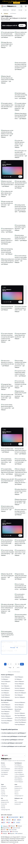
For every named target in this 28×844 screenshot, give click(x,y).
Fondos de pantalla (12, 829)
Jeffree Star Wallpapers (20, 717)
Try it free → (16, 2)
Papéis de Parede (16, 827)
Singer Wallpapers (18, 772)
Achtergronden (6, 831)
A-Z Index (3, 765)
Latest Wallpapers (5, 770)
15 (18, 664)
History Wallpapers (19, 707)
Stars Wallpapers (19, 695)
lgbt (4, 819)
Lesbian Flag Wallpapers (20, 722)
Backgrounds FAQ (5, 802)
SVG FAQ (3, 806)
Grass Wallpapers (5, 690)
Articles (2, 776)
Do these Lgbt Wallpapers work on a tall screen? (14, 746)
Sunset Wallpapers (5, 688)
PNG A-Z (16, 793)
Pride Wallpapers (5, 713)
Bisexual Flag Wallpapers (20, 720)
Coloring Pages (4, 795)
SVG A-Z (16, 792)
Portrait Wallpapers (19, 781)
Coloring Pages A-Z (19, 795)
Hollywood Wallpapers (19, 776)
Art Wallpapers (18, 679)
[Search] (21, 6)
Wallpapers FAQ (4, 800)
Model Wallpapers (18, 779)
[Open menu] (25, 6)
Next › (22, 664)
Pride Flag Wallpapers (20, 724)
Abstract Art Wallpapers (20, 692)
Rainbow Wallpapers (6, 716)
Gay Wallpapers (4, 702)
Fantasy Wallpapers (19, 683)
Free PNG (3, 793)
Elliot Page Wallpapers (20, 715)
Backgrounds (4, 788)
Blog (16, 800)
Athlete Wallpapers (19, 768)
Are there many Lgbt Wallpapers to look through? (14, 736)
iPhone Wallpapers (19, 770)
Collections (3, 766)
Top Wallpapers (4, 772)
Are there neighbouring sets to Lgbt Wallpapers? (14, 733)
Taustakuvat (19, 833)
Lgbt (4, 817)
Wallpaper (20, 826)
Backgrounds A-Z (18, 788)
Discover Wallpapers (5, 768)
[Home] (1, 13)
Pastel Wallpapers (19, 677)
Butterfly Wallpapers (19, 690)
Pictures (3, 790)
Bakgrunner (12, 833)
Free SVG (3, 792)
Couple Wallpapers (5, 695)
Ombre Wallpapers (5, 677)
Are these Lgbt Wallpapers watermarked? (12, 743)
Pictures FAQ (4, 804)
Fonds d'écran (15, 831)
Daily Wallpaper (4, 774)
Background (4, 683)
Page (10, 667)
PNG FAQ (3, 807)
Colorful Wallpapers (5, 681)
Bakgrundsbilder (6, 827)
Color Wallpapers (5, 686)
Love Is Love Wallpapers (6, 718)
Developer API (18, 804)
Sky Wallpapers (18, 686)
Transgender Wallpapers (7, 709)
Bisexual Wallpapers (6, 707)
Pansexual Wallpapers (20, 702)
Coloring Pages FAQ (5, 809)
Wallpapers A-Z (18, 786)
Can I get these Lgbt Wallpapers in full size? (13, 739)
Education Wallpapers (20, 713)
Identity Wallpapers (19, 704)
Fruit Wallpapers (18, 765)
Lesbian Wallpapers (5, 704)
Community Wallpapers (6, 720)
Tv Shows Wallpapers (19, 774)
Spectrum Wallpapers (20, 697)
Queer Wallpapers (5, 711)
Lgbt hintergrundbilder (13, 817)
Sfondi (4, 829)
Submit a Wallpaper (19, 802)
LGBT (9, 819)
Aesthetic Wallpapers (20, 688)
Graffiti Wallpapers (5, 697)
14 (15, 664)
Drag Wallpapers (5, 722)
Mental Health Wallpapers (18, 710)
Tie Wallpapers (4, 679)
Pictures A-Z (17, 790)
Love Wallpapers (5, 692)
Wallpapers (6, 13)
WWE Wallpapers (18, 778)
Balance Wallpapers (19, 681)
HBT (22, 817)
